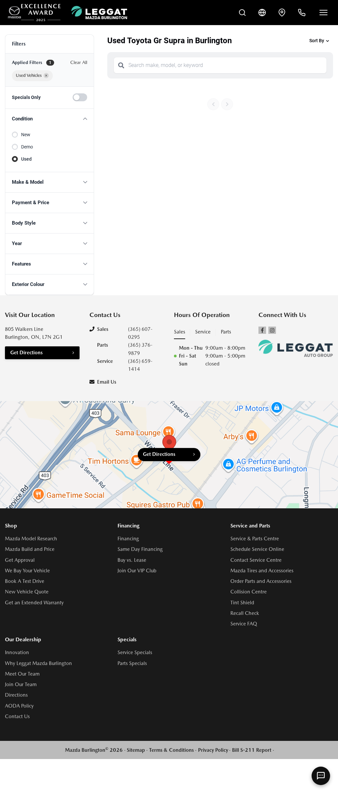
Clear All (78, 62)
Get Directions (26, 353)
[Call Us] (301, 12)
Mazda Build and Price (29, 549)
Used (26, 159)
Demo (27, 146)
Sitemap (136, 750)
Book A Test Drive (24, 581)
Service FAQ (243, 624)
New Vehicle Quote (27, 592)
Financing (128, 539)
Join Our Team (21, 684)
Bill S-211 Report (251, 750)
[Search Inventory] (242, 12)
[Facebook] (262, 330)
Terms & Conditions (171, 750)
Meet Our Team (22, 674)
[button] (49, 119)
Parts (226, 332)
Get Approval (20, 560)
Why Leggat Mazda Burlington (38, 663)
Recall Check (244, 613)
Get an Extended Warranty (34, 603)
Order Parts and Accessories (260, 581)
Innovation (17, 652)
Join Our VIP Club (137, 571)
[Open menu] (323, 12)
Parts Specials (132, 663)
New (25, 134)
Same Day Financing (140, 549)
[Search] (121, 65)
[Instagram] (272, 330)
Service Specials (135, 652)
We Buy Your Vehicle (27, 571)
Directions (16, 695)
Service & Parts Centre (254, 539)
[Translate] (262, 12)
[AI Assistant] (321, 776)
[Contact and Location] (282, 12)
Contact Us (17, 716)
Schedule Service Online (257, 549)
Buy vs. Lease (132, 560)
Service (203, 332)
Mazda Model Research (31, 539)
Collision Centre (248, 592)
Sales (179, 332)
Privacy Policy (213, 750)
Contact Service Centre (256, 560)
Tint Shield (242, 603)
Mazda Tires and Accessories (261, 571)
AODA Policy (19, 706)
